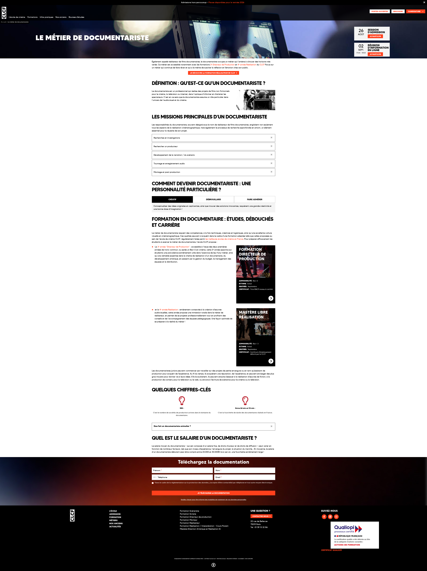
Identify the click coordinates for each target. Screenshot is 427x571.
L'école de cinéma (17, 17)
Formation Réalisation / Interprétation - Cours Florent (204, 526)
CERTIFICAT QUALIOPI (331, 550)
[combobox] (154, 477)
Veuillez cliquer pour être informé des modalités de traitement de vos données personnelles (213, 500)
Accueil (3, 22)
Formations (32, 17)
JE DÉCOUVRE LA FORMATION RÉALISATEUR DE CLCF (212, 73)
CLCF (262, 64)
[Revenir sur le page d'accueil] (72, 515)
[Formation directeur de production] (270, 300)
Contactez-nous (260, 516)
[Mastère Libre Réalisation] (270, 363)
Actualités (115, 526)
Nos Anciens (116, 523)
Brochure (398, 11)
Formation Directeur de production (195, 517)
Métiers (113, 520)
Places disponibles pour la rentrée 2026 (226, 2)
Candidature (414, 11)
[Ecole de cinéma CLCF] (4, 12)
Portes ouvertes (380, 11)
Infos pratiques (46, 17)
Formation (115, 517)
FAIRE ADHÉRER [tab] (254, 199)
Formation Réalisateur (190, 523)
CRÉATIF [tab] (172, 199)
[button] (213, 564)
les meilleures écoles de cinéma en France (224, 239)
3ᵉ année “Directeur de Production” (174, 247)
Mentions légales (221, 558)
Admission (115, 514)
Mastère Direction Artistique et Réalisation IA (200, 529)
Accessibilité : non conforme (245, 558)
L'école (113, 511)
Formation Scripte (188, 514)
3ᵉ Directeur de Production (222, 64)
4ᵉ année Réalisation (247, 64)
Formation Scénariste (189, 511)
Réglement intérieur (232, 558)
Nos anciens (60, 17)
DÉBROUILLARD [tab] (213, 199)
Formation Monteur (188, 520)
